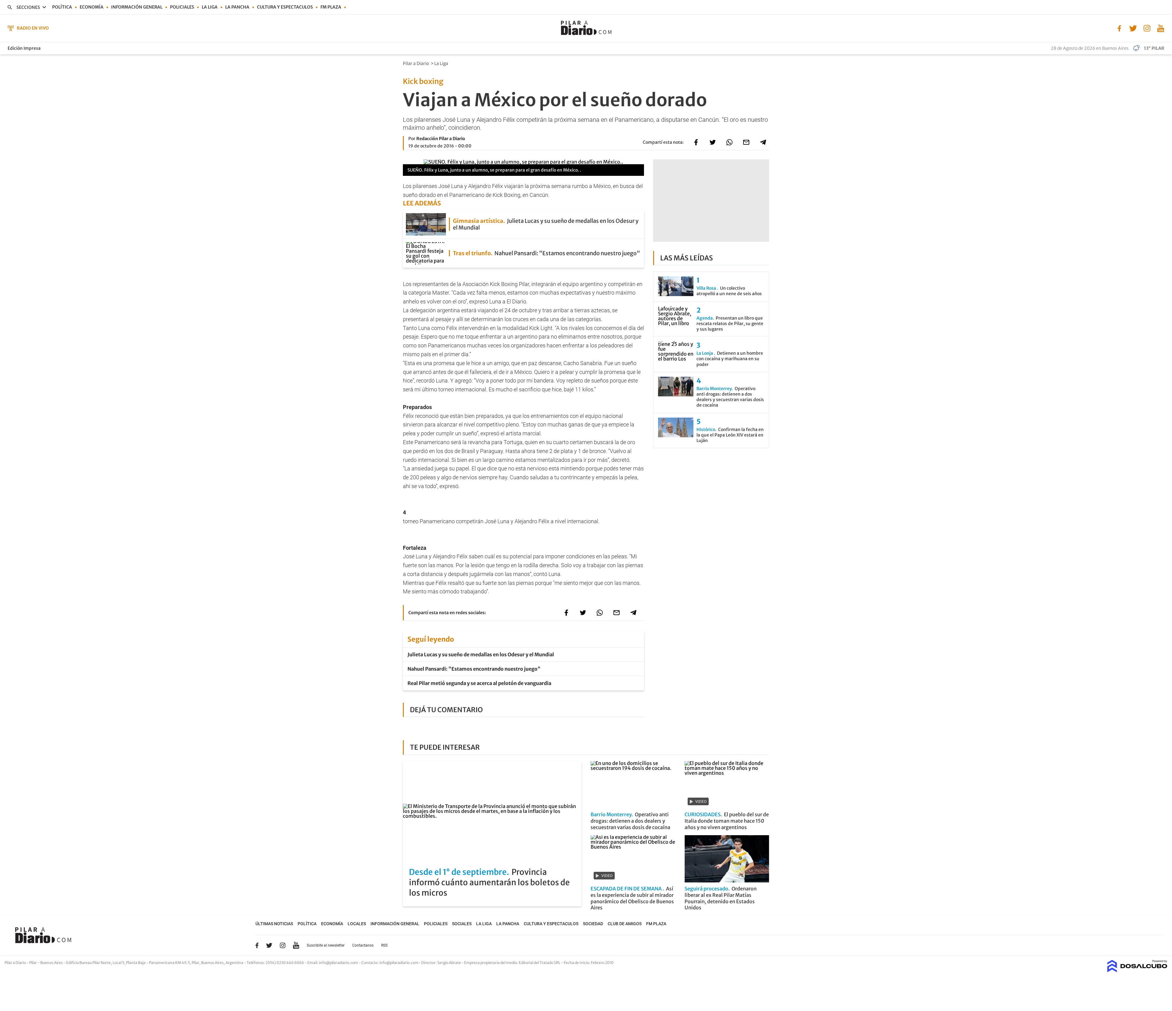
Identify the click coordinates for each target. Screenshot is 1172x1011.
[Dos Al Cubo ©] (1137, 970)
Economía (91, 7)
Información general (136, 7)
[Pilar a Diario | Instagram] (1147, 28)
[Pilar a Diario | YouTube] (1160, 28)
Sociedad (593, 923)
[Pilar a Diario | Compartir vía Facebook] (696, 142)
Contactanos (363, 945)
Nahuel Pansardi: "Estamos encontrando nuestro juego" (474, 669)
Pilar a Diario (416, 63)
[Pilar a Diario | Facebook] (1119, 28)
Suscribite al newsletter (326, 945)
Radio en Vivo (33, 28)
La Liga (210, 7)
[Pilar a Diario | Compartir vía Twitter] (713, 142)
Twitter (269, 945)
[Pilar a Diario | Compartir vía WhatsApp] (729, 142)
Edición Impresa (24, 48)
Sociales (462, 923)
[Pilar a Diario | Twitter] (1133, 28)
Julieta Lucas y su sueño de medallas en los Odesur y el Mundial (480, 654)
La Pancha (237, 7)
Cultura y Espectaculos (285, 7)
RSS (384, 945)
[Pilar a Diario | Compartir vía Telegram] (763, 142)
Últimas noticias (274, 923)
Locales (357, 923)
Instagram (282, 945)
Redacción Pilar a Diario (440, 138)
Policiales (182, 7)
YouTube (296, 945)
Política (62, 7)
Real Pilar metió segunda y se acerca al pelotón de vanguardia (479, 683)
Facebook (257, 945)
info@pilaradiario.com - (340, 962)
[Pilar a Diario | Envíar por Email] (746, 142)
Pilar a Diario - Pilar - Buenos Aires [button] (34, 962)
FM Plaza (330, 7)
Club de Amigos (625, 923)
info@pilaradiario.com (398, 962)
